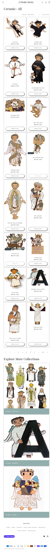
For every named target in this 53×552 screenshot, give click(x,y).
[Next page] (47, 352)
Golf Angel (15, 84)
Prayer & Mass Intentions (30, 527)
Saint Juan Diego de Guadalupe (15, 223)
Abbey (13, 527)
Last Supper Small (15, 115)
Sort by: (24, 14)
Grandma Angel (38, 257)
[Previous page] (6, 352)
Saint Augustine (38, 215)
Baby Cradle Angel (38, 122)
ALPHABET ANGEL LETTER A (38, 289)
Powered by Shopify (19, 548)
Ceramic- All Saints (11, 411)
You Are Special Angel (38, 157)
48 (43, 352)
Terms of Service (21, 530)
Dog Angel (15, 42)
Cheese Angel (15, 292)
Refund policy (32, 530)
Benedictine (42, 527)
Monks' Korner (11, 548)
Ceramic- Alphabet (11, 463)
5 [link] (26, 352)
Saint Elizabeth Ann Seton (38, 88)
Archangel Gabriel (15, 170)
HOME (8, 527)
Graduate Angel (38, 42)
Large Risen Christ (38, 327)
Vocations (19, 527)
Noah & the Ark (15, 253)
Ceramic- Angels (10, 515)
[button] (3, 2)
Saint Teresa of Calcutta (15, 338)
